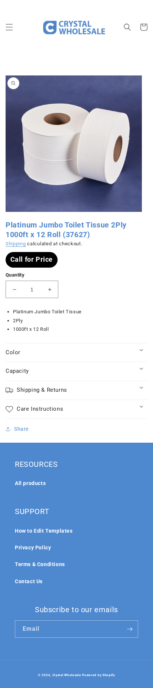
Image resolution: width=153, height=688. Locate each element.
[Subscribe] (129, 629)
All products (30, 483)
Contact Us (29, 581)
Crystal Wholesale (66, 675)
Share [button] (21, 429)
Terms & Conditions (40, 564)
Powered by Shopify (98, 675)
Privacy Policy (33, 547)
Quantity (15, 275)
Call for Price (31, 259)
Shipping (16, 243)
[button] (9, 27)
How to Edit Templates (44, 531)
